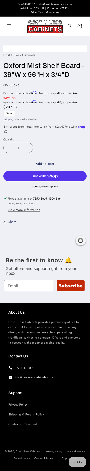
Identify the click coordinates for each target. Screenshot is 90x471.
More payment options (45, 186)
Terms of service (75, 451)
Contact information (45, 458)
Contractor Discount (22, 424)
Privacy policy (54, 451)
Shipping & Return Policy (26, 414)
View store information (24, 210)
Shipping (8, 119)
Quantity (8, 139)
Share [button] (12, 221)
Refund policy (22, 458)
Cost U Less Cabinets (28, 451)
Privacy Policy (18, 404)
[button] (9, 26)
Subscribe (70, 285)
